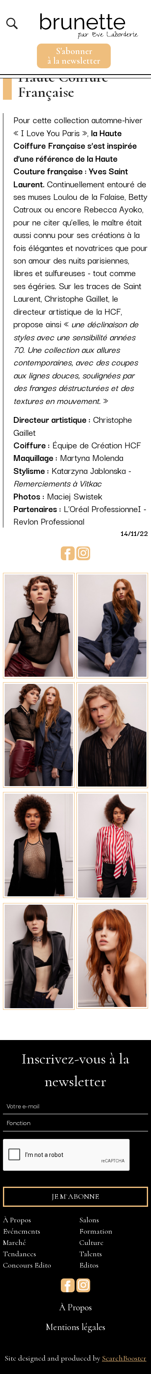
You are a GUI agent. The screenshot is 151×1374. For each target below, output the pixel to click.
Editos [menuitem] (89, 1265)
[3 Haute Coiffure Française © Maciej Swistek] (39, 734)
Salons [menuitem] (89, 1219)
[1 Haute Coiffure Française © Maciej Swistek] (39, 624)
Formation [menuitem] (95, 1231)
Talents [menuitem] (90, 1253)
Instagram (83, 553)
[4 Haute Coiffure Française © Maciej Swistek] (112, 734)
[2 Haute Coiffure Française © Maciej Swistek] (112, 624)
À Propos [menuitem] (17, 1219)
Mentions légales (75, 1327)
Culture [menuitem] (91, 1242)
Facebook (68, 553)
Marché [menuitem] (14, 1242)
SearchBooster (124, 1358)
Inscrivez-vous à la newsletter (75, 1070)
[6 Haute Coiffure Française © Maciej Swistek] (112, 844)
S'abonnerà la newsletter (73, 56)
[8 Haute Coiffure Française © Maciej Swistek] (112, 955)
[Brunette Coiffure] (87, 20)
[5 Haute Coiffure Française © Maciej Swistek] (39, 843)
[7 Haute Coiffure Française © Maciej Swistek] (39, 955)
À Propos (75, 1307)
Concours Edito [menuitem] (27, 1265)
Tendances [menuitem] (19, 1253)
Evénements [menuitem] (21, 1231)
